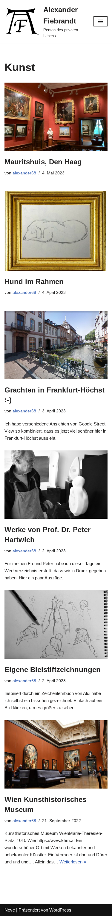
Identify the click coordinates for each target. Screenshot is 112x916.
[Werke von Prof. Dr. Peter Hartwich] (56, 484)
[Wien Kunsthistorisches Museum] (56, 754)
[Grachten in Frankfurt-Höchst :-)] (56, 345)
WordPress (60, 909)
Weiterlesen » (72, 861)
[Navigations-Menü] (100, 21)
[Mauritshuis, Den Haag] (56, 117)
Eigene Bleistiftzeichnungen (52, 670)
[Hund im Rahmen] (56, 230)
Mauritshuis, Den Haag (43, 162)
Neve (9, 909)
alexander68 (24, 173)
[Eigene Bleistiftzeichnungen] (56, 624)
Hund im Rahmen (34, 282)
